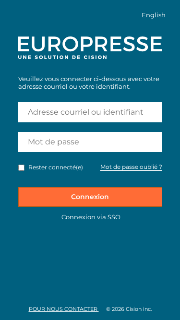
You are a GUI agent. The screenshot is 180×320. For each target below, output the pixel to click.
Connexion (90, 196)
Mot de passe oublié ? (131, 166)
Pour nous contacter (64, 309)
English (154, 15)
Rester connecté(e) (55, 167)
